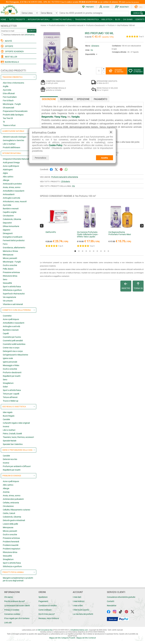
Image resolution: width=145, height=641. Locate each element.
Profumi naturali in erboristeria (64, 177)
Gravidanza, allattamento (14, 247)
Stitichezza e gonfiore (12, 290)
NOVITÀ (8, 41)
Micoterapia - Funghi (12, 104)
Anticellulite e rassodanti (13, 191)
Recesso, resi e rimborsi (49, 618)
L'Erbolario (95, 46)
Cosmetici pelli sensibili (13, 340)
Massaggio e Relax (11, 365)
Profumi (111, 25)
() (140, 7)
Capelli (6, 333)
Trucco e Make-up (10, 401)
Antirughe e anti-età (11, 198)
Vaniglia (75, 116)
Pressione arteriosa (11, 272)
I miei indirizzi (78, 601)
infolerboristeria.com (79, 630)
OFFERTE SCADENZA (14, 51)
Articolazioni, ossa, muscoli (14, 201)
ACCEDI (106, 7)
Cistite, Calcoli (9, 513)
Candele (6, 419)
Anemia (6, 492)
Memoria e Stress (10, 251)
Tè (4, 122)
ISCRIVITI (32, 31)
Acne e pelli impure (11, 166)
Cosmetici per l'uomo (12, 337)
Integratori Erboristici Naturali (16, 159)
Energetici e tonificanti (12, 237)
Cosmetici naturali (75, 25)
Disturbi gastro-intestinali (14, 520)
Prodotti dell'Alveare (11, 147)
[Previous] (41, 225)
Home (43, 25)
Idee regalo (7, 412)
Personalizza (40, 158)
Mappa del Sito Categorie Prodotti (62, 638)
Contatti (110, 601)
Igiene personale (10, 362)
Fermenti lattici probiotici (13, 240)
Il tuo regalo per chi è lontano (16, 618)
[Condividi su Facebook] (51, 169)
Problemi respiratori (11, 549)
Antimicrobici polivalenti (13, 499)
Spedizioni (43, 597)
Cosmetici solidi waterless (14, 344)
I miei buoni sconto (81, 610)
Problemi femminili (11, 541)
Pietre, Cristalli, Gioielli (12, 433)
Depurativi (7, 223)
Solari (5, 387)
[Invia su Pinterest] (61, 169)
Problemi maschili (10, 545)
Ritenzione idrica (10, 276)
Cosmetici (7, 316)
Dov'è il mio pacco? (47, 614)
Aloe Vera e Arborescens (13, 83)
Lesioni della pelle (10, 524)
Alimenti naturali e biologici (14, 137)
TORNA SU (138, 288)
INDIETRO (125, 288)
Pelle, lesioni (8, 269)
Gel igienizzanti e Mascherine (15, 355)
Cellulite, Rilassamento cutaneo (16, 510)
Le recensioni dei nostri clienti (17, 605)
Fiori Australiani (10, 97)
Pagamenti (43, 601)
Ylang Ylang (60, 116)
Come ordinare (45, 610)
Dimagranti (8, 233)
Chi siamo (8, 597)
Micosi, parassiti (10, 258)
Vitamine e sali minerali (13, 304)
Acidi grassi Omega (11, 162)
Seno (5, 279)
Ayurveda (7, 90)
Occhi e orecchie (10, 265)
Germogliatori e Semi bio (13, 140)
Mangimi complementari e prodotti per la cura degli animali (18, 579)
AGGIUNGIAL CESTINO (119, 71)
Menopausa (8, 255)
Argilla (5, 86)
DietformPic (51, 232)
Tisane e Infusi (9, 125)
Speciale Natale (9, 441)
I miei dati (77, 597)
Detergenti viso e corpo (13, 351)
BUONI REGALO (11, 62)
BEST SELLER (10, 57)
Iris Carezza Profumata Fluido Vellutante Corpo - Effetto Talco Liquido (88, 234)
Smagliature (8, 383)
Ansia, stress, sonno (11, 187)
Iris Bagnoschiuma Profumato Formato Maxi (119, 233)
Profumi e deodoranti (12, 372)
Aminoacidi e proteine (12, 184)
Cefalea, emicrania (11, 502)
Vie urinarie (8, 301)
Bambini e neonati (11, 208)
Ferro (5, 244)
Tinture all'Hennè (10, 397)
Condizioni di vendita (48, 605)
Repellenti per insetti (11, 376)
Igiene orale (8, 358)
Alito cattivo (8, 177)
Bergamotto (47, 116)
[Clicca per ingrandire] (61, 74)
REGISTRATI (124, 7)
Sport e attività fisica (12, 286)
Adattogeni (8, 169)
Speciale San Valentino (13, 444)
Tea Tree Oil (8, 118)
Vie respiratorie (9, 297)
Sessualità (7, 283)
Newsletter (111, 605)
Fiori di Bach (8, 100)
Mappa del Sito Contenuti (86, 638)
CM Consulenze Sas (45, 630)
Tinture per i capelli (11, 394)
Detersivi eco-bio (10, 459)
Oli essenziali (8, 107)
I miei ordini (78, 605)
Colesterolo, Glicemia (12, 219)
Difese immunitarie (11, 226)
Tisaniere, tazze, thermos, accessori (18, 437)
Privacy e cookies (11, 610)
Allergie (6, 180)
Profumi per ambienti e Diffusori (17, 466)
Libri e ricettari (9, 144)
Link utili (7, 622)
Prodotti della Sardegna (13, 115)
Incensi (6, 426)
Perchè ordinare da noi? (14, 601)
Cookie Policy (55, 145)
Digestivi (6, 230)
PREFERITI (90, 7)
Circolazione (8, 216)
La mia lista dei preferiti (83, 614)
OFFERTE (8, 46)
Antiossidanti (8, 194)
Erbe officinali (9, 93)
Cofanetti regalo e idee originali (16, 423)
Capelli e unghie (9, 212)
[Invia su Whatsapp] (66, 169)
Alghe (5, 173)
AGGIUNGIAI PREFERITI (138, 71)
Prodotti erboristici (57, 25)
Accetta (104, 158)
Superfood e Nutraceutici (14, 293)
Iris (92, 50)
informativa (29, 35)
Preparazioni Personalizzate (15, 111)
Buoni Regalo (8, 416)
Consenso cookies (12, 614)
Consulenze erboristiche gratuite (121, 597)
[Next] (142, 225)
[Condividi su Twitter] (56, 169)
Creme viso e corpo (11, 348)
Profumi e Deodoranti (95, 25)
